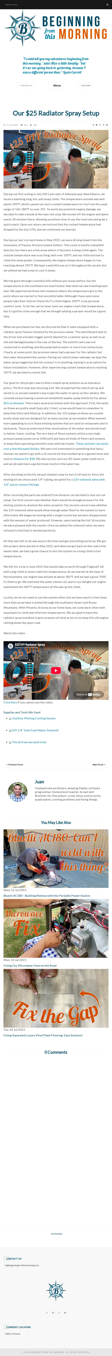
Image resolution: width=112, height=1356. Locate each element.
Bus (25, 125)
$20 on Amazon (14, 403)
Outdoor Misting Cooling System (34, 718)
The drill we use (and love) (29, 742)
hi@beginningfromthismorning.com (22, 1265)
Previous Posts (15, 764)
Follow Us (26, 85)
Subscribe (86, 85)
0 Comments (56, 1052)
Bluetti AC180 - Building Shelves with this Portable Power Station (47, 895)
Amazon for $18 (24, 458)
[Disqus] (56, 1094)
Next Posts (98, 764)
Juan (35, 125)
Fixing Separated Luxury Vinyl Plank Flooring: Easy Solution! (43, 1035)
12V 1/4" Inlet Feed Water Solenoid (35, 730)
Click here (10, 702)
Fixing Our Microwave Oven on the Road (30, 965)
